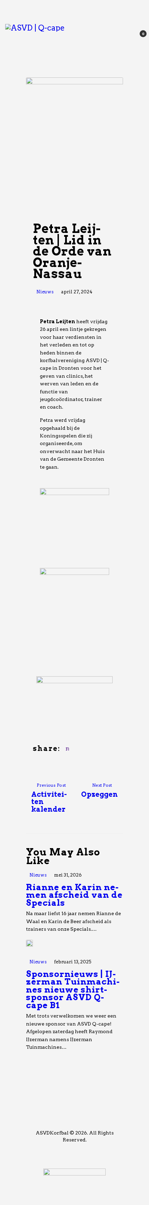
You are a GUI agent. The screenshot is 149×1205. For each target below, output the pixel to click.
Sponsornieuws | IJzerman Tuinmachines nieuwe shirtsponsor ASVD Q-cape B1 (73, 990)
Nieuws (45, 291)
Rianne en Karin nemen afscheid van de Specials (74, 895)
